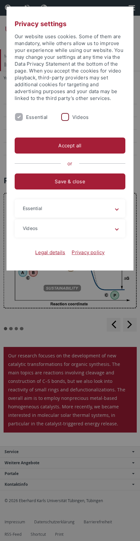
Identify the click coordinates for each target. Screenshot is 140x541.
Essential (37, 117)
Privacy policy (88, 252)
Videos (80, 117)
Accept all (69, 145)
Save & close (70, 181)
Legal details (50, 252)
